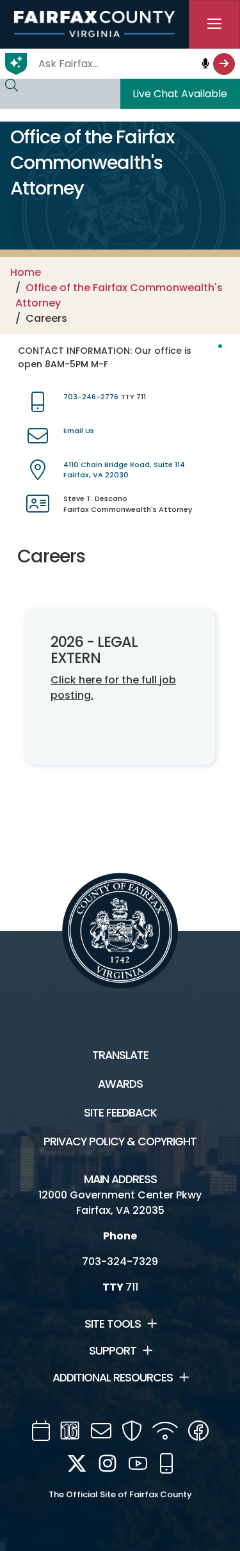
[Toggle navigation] (214, 24)
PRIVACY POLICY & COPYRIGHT (120, 1141)
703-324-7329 (120, 1261)
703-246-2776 (90, 397)
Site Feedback (120, 1112)
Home (25, 272)
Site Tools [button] (112, 1324)
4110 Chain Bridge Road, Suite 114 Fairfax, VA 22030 (124, 470)
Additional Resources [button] (112, 1377)
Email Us (78, 431)
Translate (120, 1055)
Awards (120, 1084)
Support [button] (112, 1350)
